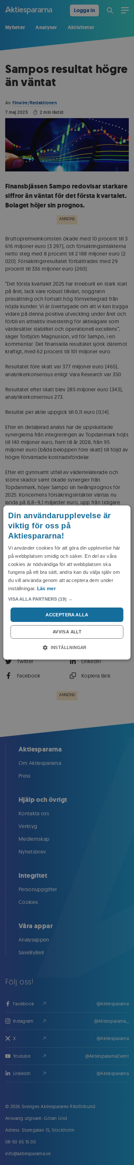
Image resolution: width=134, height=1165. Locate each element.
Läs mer (46, 588)
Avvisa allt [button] (67, 631)
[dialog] (66, 582)
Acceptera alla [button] (67, 614)
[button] (67, 599)
